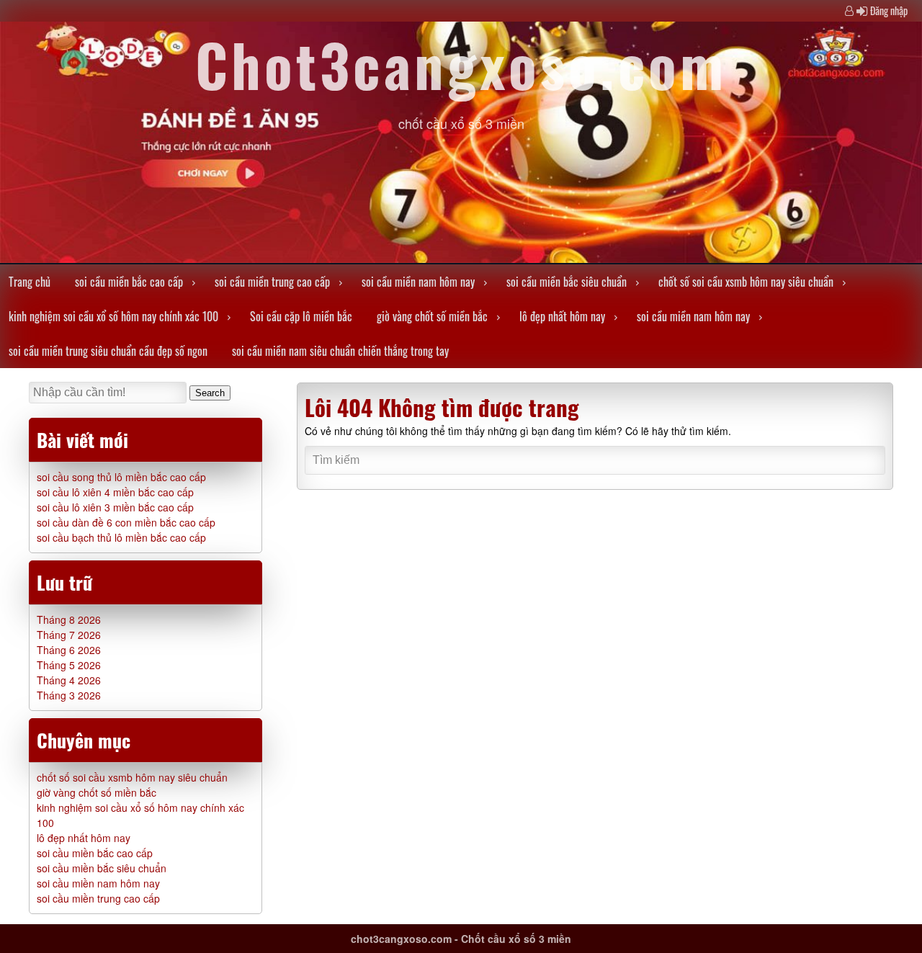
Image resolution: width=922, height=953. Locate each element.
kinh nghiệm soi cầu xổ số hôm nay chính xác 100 (113, 316)
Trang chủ (29, 281)
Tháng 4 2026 (69, 680)
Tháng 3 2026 (69, 695)
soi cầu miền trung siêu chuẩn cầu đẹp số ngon (108, 350)
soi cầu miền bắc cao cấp (129, 281)
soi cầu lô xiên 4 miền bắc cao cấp (115, 492)
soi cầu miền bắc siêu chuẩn (566, 281)
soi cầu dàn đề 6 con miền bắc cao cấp (126, 522)
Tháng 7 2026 (69, 634)
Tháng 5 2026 (69, 665)
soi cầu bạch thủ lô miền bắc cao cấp (121, 537)
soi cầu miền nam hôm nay (418, 281)
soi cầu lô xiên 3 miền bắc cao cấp (115, 507)
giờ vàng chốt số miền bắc (432, 316)
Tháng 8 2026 (69, 619)
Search (210, 393)
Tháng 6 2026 (69, 650)
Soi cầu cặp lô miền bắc (301, 316)
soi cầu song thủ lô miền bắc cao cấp (121, 477)
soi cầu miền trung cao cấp (272, 281)
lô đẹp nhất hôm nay (562, 316)
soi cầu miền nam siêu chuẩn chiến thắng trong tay (340, 350)
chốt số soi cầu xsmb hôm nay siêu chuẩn (745, 281)
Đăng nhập (889, 10)
